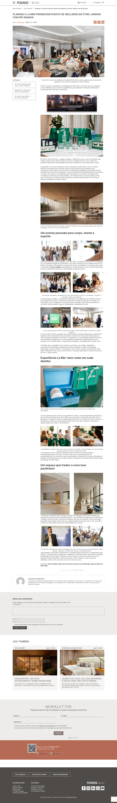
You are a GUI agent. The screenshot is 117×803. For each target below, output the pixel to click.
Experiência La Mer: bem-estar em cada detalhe (22, 91)
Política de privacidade (20, 793)
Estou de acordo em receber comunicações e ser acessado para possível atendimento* (43, 728)
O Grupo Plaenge (18, 791)
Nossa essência (18, 787)
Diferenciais (16, 789)
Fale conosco (20, 774)
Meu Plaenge (28, 8)
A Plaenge (96, 2)
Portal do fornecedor (38, 786)
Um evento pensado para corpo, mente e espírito (22, 85)
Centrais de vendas (39, 774)
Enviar (58, 733)
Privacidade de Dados (38, 791)
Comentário (17, 604)
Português (83, 2)
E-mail (15, 621)
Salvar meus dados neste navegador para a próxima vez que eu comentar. (39, 624)
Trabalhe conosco (37, 789)
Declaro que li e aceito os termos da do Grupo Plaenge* (41, 726)
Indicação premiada (60, 774)
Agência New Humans (71, 797)
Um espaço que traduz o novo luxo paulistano (22, 97)
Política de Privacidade (46, 726)
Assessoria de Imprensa (36, 579)
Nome (15, 619)
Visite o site (16, 786)
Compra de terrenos (37, 787)
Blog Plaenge (17, 8)
